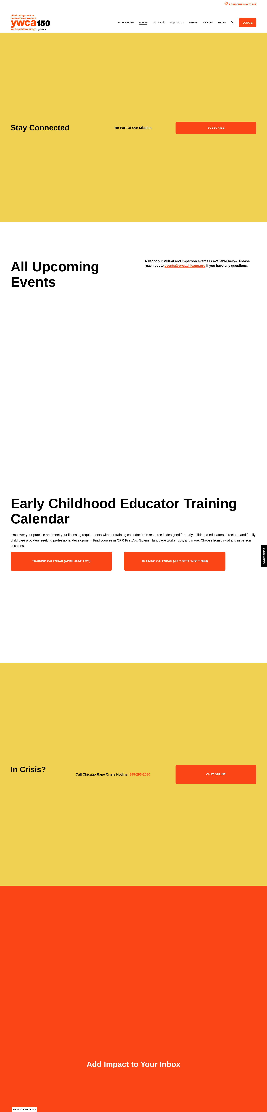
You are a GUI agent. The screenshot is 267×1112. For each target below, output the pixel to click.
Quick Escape (264, 556)
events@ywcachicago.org (185, 266)
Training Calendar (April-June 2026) (61, 561)
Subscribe (216, 127)
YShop (208, 22)
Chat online (216, 774)
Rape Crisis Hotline (240, 3)
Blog (222, 22)
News (193, 22)
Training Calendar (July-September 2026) (175, 561)
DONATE (248, 22)
